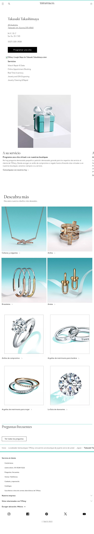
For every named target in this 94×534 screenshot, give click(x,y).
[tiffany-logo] (47, 3)
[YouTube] (84, 514)
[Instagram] (9, 514)
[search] (9, 4)
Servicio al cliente (9, 458)
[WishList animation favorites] (91, 4)
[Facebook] (28, 514)
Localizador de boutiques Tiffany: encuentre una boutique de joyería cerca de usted (41, 448)
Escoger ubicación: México (13, 507)
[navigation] (3, 4)
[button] (3, 4)
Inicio (4, 448)
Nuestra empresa (8, 496)
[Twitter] (66, 514)
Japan (79, 448)
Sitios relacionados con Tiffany (14, 501)
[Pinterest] (47, 514)
